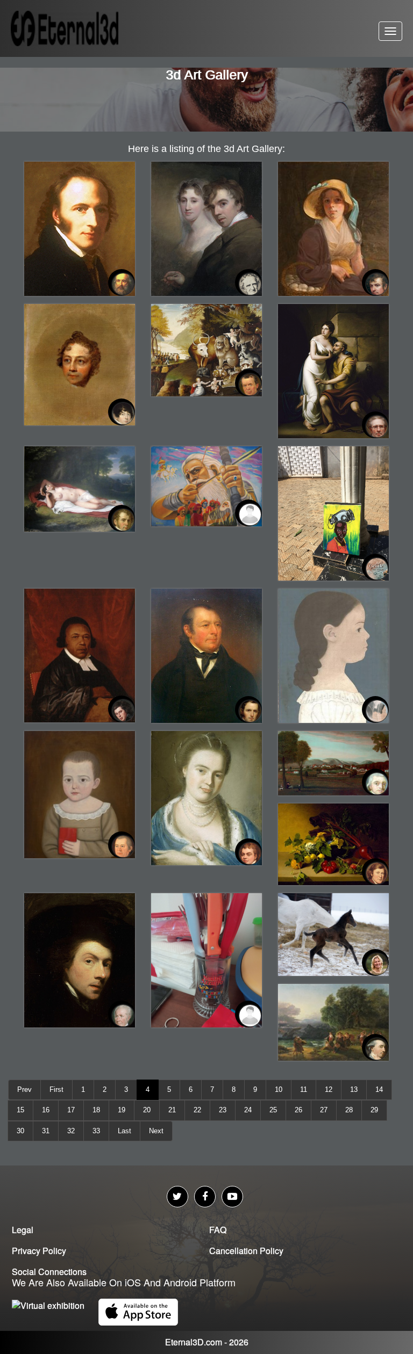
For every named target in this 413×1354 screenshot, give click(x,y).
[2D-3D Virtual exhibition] (78, 28)
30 (20, 1131)
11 (303, 1089)
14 (379, 1089)
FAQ (217, 1229)
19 (121, 1110)
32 (71, 1131)
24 (248, 1110)
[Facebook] (205, 1196)
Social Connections (49, 1271)
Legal (22, 1229)
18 (96, 1110)
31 (45, 1131)
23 (222, 1110)
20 (147, 1110)
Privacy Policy (39, 1250)
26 (298, 1110)
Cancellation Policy (246, 1250)
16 (45, 1110)
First (56, 1089)
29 (374, 1110)
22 (197, 1110)
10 (278, 1089)
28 (349, 1110)
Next (156, 1131)
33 (96, 1131)
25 (273, 1110)
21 (172, 1110)
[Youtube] (232, 1196)
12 (328, 1089)
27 (323, 1110)
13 (354, 1089)
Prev (24, 1089)
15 (20, 1110)
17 (71, 1110)
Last (124, 1131)
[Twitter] (177, 1196)
